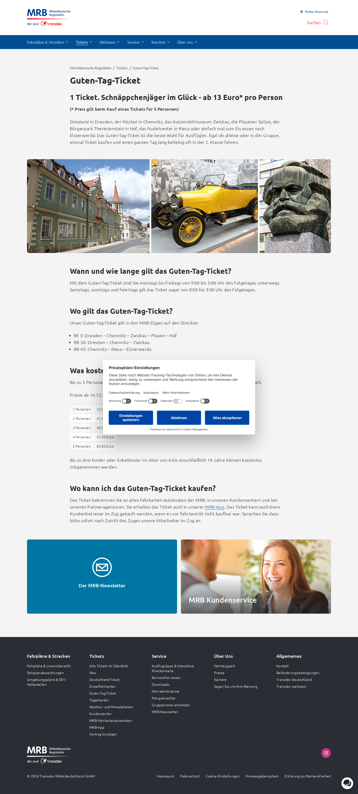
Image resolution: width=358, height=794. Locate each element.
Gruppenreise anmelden (171, 704)
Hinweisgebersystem (262, 776)
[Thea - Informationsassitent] (347, 783)
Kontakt (282, 665)
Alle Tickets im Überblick (108, 665)
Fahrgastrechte (163, 698)
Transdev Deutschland (294, 679)
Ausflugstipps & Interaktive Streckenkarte (173, 668)
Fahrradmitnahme (165, 691)
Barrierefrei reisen (166, 677)
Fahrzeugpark (224, 665)
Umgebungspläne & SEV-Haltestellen (46, 682)
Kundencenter (100, 713)
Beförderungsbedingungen (298, 672)
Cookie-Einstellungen (223, 776)
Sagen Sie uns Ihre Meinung (235, 686)
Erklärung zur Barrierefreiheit (308, 776)
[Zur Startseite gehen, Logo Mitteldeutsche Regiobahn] (48, 17)
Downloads (161, 684)
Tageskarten (99, 699)
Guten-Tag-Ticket (102, 693)
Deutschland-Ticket (104, 679)
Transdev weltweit (291, 686)
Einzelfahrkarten (102, 686)
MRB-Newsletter (165, 711)
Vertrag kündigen (103, 734)
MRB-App (215, 507)
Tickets (122, 68)
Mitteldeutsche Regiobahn (90, 68)
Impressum (165, 776)
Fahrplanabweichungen (45, 672)
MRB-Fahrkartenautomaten (110, 720)
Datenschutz (190, 776)
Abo (92, 672)
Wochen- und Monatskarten (111, 706)
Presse (219, 672)
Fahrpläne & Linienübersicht (49, 665)
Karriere (220, 679)
